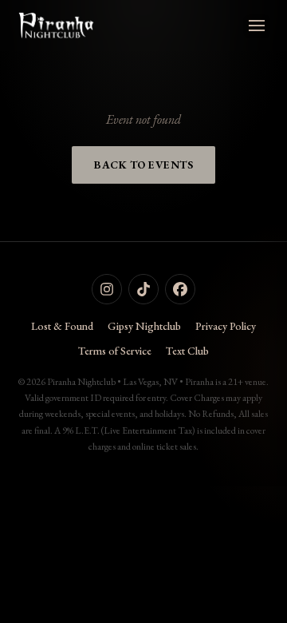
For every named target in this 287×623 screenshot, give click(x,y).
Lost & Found (62, 326)
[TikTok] (143, 289)
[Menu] (256, 25)
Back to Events (143, 164)
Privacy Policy (225, 326)
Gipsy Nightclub (144, 326)
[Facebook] (180, 289)
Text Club (187, 350)
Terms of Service (114, 350)
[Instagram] (107, 289)
